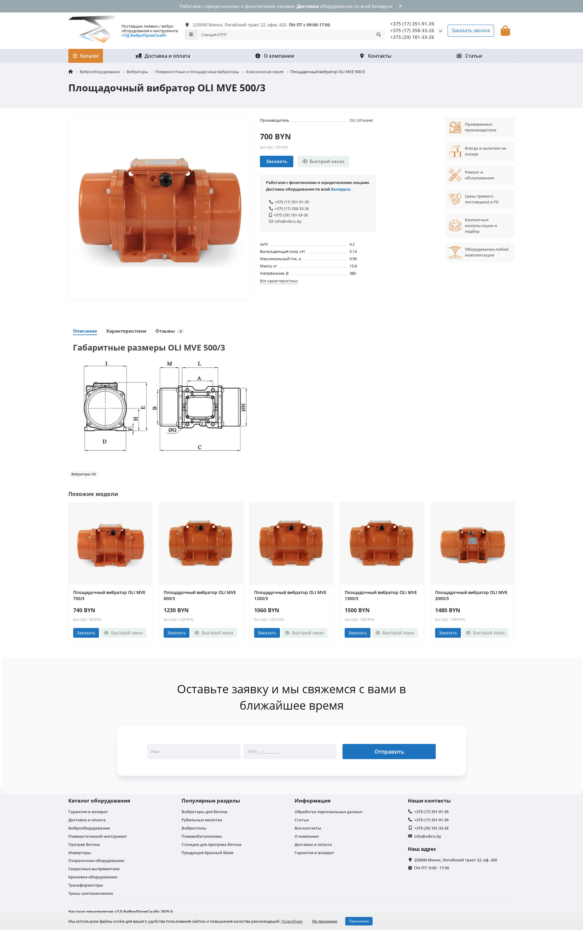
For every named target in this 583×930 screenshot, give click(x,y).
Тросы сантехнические (90, 893)
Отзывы (168, 331)
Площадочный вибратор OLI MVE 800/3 (200, 595)
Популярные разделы (211, 800)
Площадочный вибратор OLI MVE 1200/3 (290, 595)
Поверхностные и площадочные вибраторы (197, 71)
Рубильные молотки (202, 820)
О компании (279, 56)
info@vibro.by (288, 221)
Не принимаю (324, 921)
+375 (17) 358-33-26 (291, 208)
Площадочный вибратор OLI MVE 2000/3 (471, 595)
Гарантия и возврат (88, 811)
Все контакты (308, 828)
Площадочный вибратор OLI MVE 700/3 (109, 595)
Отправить (389, 751)
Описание (85, 331)
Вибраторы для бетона (204, 811)
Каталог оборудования (99, 800)
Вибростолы (194, 828)
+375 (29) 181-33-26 (291, 215)
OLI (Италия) (361, 120)
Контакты (379, 56)
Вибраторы (137, 71)
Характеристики (126, 331)
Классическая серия (264, 71)
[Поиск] (379, 34)
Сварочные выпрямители (94, 868)
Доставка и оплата (167, 56)
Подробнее (291, 921)
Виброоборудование (100, 71)
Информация (313, 800)
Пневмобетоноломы (202, 836)
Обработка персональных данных (328, 811)
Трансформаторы (85, 885)
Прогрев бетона (84, 844)
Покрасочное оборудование (96, 860)
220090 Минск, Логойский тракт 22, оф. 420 (455, 860)
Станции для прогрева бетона (211, 844)
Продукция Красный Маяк (208, 852)
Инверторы (79, 852)
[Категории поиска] (191, 34)
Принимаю (359, 921)
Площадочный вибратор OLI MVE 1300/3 (381, 595)
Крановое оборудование (92, 877)
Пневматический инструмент (97, 836)
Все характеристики (279, 280)
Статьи (473, 56)
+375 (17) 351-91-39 (412, 24)
